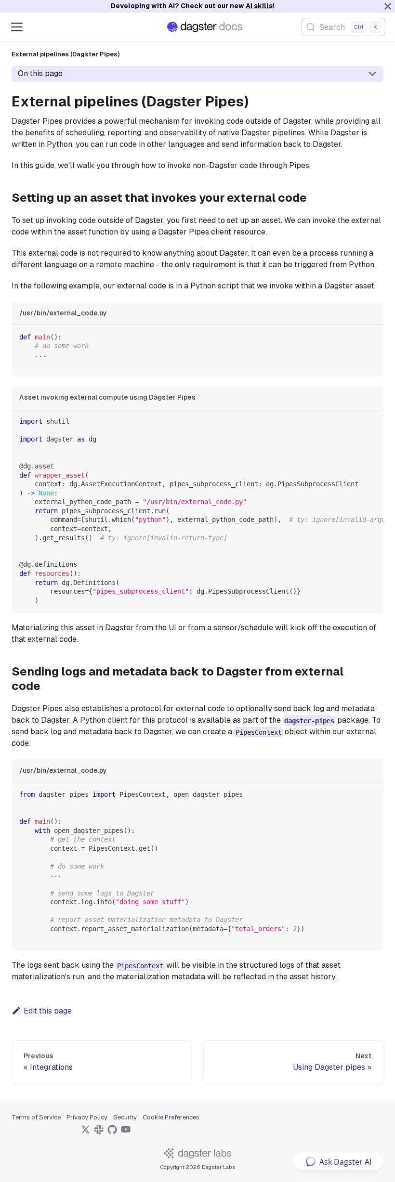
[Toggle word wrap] (354, 421)
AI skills (259, 6)
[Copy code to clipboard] (372, 337)
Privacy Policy (86, 1117)
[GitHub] (112, 1132)
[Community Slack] (99, 1132)
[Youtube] (126, 1132)
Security (125, 1117)
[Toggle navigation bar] (17, 27)
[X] (85, 1132)
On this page (40, 73)
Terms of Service (36, 1117)
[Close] (388, 6)
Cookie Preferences (171, 1117)
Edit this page (48, 1010)
